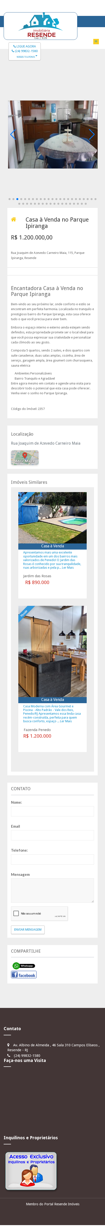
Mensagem (20, 874)
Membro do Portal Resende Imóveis (52, 1204)
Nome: (16, 802)
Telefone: (19, 850)
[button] (9, 199)
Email (15, 826)
